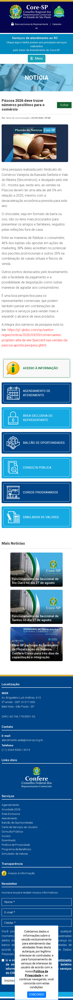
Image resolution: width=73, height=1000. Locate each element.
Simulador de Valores (15, 853)
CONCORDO (36, 994)
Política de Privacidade (16, 844)
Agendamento (10, 804)
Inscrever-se (13, 981)
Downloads (9, 840)
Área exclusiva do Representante (31, 24)
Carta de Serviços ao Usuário (20, 827)
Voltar (64, 105)
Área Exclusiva (11, 813)
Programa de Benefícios (16, 849)
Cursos (6, 836)
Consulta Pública (12, 831)
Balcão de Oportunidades (17, 822)
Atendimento (9, 818)
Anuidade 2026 (11, 809)
